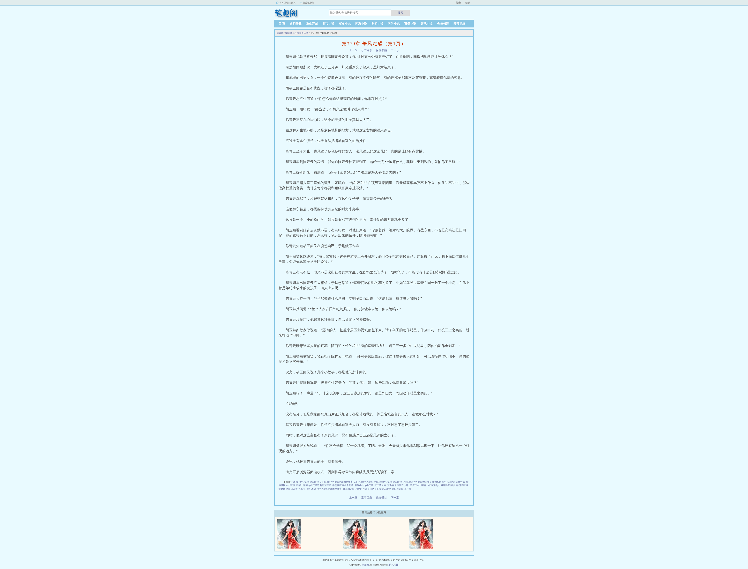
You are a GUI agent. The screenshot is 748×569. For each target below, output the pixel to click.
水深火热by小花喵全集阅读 (417, 481)
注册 (467, 2)
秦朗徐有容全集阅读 (342, 485)
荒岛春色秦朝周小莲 (397, 485)
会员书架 (443, 23)
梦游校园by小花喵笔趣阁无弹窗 (448, 481)
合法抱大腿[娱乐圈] (402, 488)
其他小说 (426, 23)
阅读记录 (459, 23)
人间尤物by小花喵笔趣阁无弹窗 (336, 481)
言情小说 (410, 23)
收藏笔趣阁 (308, 2)
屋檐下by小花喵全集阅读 (306, 481)
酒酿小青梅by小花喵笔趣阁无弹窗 (313, 485)
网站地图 (394, 564)
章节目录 (366, 50)
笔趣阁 (280, 33)
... (309, 527)
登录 (458, 2)
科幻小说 (377, 23)
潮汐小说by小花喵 (364, 485)
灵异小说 (394, 23)
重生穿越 (312, 23)
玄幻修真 (296, 23)
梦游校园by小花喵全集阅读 (388, 481)
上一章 (353, 50)
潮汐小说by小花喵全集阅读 (377, 488)
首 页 (282, 23)
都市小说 (328, 23)
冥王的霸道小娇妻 (352, 488)
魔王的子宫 (380, 485)
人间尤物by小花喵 (363, 481)
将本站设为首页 (287, 2)
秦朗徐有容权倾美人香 (296, 33)
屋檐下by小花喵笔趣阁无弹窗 (326, 488)
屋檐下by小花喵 (417, 485)
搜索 (400, 12)
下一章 (395, 50)
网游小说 (361, 23)
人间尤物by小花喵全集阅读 (441, 485)
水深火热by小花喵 (300, 488)
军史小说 (345, 23)
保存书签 (381, 50)
